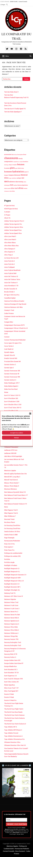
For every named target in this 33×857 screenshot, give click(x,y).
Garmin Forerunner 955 (12, 377)
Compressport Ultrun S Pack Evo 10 (16, 328)
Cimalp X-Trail (9, 310)
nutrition (14, 178)
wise (10, 191)
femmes (20, 164)
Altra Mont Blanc (10, 242)
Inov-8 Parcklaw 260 (11, 398)
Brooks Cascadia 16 (10, 289)
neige (10, 178)
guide (16, 168)
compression (8, 161)
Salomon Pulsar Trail (11, 602)
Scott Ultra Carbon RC (11, 682)
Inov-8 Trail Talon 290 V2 (12, 407)
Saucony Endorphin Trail (12, 642)
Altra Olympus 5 (9, 249)
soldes (24, 181)
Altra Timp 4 (8, 255)
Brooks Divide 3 (9, 292)
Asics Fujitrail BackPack (12, 270)
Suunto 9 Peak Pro (10, 700)
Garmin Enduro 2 (10, 364)
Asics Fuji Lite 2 (9, 261)
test (11, 185)
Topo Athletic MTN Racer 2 (13, 730)
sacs (6, 181)
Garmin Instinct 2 (10, 380)
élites (13, 191)
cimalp (20, 158)
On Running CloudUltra (12, 525)
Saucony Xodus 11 (10, 657)
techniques (7, 185)
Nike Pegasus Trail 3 (11, 510)
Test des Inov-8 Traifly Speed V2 (15, 109)
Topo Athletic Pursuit (11, 733)
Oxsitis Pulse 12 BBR (11, 535)
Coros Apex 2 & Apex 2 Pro (13, 343)
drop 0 (10, 164)
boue (24, 154)
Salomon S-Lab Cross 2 (11, 608)
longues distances (14, 175)
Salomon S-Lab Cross (11, 605)
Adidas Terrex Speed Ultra (13, 233)
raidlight (19, 178)
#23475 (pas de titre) (11, 209)
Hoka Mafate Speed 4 (11, 386)
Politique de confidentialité (13, 553)
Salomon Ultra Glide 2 (11, 630)
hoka (22, 168)
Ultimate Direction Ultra (12, 742)
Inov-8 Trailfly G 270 (11, 411)
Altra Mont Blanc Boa (11, 245)
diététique (6, 164)
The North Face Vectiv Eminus (14, 715)
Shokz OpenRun (9, 685)
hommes (8, 171)
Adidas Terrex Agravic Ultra (13, 227)
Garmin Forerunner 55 (11, 374)
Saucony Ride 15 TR (10, 654)
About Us (7, 218)
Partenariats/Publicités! (12, 541)
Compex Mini (8, 322)
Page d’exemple (9, 538)
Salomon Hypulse (10, 599)
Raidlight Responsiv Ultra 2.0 (14, 581)
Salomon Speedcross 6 (11, 621)
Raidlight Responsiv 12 (11, 568)
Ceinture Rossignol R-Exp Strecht (15, 304)
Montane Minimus (10, 489)
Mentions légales (12, 846)
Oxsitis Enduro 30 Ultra (12, 531)
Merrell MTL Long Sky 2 (12, 477)
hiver (19, 168)
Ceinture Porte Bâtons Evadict (14, 301)
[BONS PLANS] (13, 1)
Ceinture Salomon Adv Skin (13, 307)
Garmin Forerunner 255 (12, 371)
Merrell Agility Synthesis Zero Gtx (15, 474)
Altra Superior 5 (9, 252)
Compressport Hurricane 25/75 (14, 325)
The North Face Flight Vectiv (13, 709)
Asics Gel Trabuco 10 (11, 276)
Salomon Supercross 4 (11, 624)
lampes (6, 175)
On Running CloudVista (12, 528)
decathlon (25, 161)
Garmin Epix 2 (9, 368)
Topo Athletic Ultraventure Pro (14, 739)
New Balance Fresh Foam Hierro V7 (16, 495)
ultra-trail (14, 188)
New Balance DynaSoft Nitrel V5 (15, 492)
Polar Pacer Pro (9, 550)
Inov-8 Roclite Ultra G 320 (12, 404)
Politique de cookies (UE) (12, 556)
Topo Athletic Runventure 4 (13, 736)
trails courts (7, 188)
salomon (12, 182)
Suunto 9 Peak (9, 697)
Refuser (16, 438)
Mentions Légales (10, 470)
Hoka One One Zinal (11, 389)
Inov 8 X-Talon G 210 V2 (12, 395)
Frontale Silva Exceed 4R (12, 361)
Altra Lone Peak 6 (10, 239)
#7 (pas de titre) (9, 205)
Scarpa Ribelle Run (10, 666)
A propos (7, 212)
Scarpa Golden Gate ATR (12, 660)
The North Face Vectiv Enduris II (15, 724)
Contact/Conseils (22, 1)
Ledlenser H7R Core (10, 450)
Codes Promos (9, 313)
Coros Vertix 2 (9, 346)
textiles (15, 185)
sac (22, 178)
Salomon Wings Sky (11, 636)
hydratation (18, 171)
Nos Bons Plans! (9, 522)
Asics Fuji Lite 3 (9, 264)
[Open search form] (30, 56)
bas (13, 154)
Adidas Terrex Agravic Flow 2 (14, 221)
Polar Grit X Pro (9, 544)
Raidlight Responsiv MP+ (12, 578)
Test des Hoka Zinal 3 (11, 92)
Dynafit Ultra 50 (9, 355)
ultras (20, 188)
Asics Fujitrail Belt (10, 273)
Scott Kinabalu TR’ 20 (11, 672)
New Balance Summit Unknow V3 (15, 504)
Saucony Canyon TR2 (11, 639)
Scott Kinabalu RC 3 (10, 669)
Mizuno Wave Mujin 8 (11, 486)
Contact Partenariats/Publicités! (15, 340)
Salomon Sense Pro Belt (12, 614)
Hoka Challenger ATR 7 (12, 383)
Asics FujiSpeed (9, 267)
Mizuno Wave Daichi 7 (11, 483)
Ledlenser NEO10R (10, 453)
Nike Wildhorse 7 (10, 516)
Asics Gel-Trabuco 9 (10, 282)
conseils (21, 161)
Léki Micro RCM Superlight (13, 456)
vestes (25, 188)
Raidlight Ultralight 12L (12, 590)
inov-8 (26, 172)
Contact (6, 337)
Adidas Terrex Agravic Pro (13, 224)
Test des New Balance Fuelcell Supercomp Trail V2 (16, 97)
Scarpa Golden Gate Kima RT (13, 663)
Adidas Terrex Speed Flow (13, 230)
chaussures (11, 158)
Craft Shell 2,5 (8, 349)
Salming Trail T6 (9, 593)
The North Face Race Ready (13, 712)
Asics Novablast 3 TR (11, 285)
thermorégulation (22, 185)
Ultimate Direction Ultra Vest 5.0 (15, 745)
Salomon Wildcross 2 (11, 633)
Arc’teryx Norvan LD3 (11, 258)
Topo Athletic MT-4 (10, 727)
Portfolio (7, 559)
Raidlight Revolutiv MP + (12, 587)
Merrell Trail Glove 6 (11, 480)
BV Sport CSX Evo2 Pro (11, 295)
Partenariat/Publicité (22, 848)
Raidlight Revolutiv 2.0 (11, 584)
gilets (12, 168)
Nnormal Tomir (9, 519)
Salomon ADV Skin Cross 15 (13, 596)
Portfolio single (9, 562)
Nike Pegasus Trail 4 (11, 513)
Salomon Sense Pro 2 (11, 611)
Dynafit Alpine (9, 352)
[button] (30, 413)
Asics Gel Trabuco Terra (12, 279)
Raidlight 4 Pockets (10, 565)
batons (15, 154)
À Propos (3, 4)
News (6, 507)
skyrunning (19, 182)
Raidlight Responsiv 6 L (12, 571)
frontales (7, 168)
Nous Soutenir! (20, 851)
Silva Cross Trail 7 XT (11, 688)
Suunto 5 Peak (9, 694)
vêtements (6, 191)
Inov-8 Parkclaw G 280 (11, 401)
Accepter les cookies (16, 433)
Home (6, 392)
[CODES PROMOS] (5, 1)
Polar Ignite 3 (8, 547)
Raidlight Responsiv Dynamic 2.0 (15, 575)
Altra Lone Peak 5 (10, 236)
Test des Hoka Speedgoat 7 (13, 112)
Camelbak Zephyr (10, 298)
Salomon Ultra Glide (11, 627)
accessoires (8, 154)
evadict (15, 164)
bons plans (20, 154)
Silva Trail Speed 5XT (11, 691)
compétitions (16, 161)
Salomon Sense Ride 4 (11, 618)
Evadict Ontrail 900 (10, 358)
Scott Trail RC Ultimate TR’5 (13, 679)
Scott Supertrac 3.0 (10, 676)
